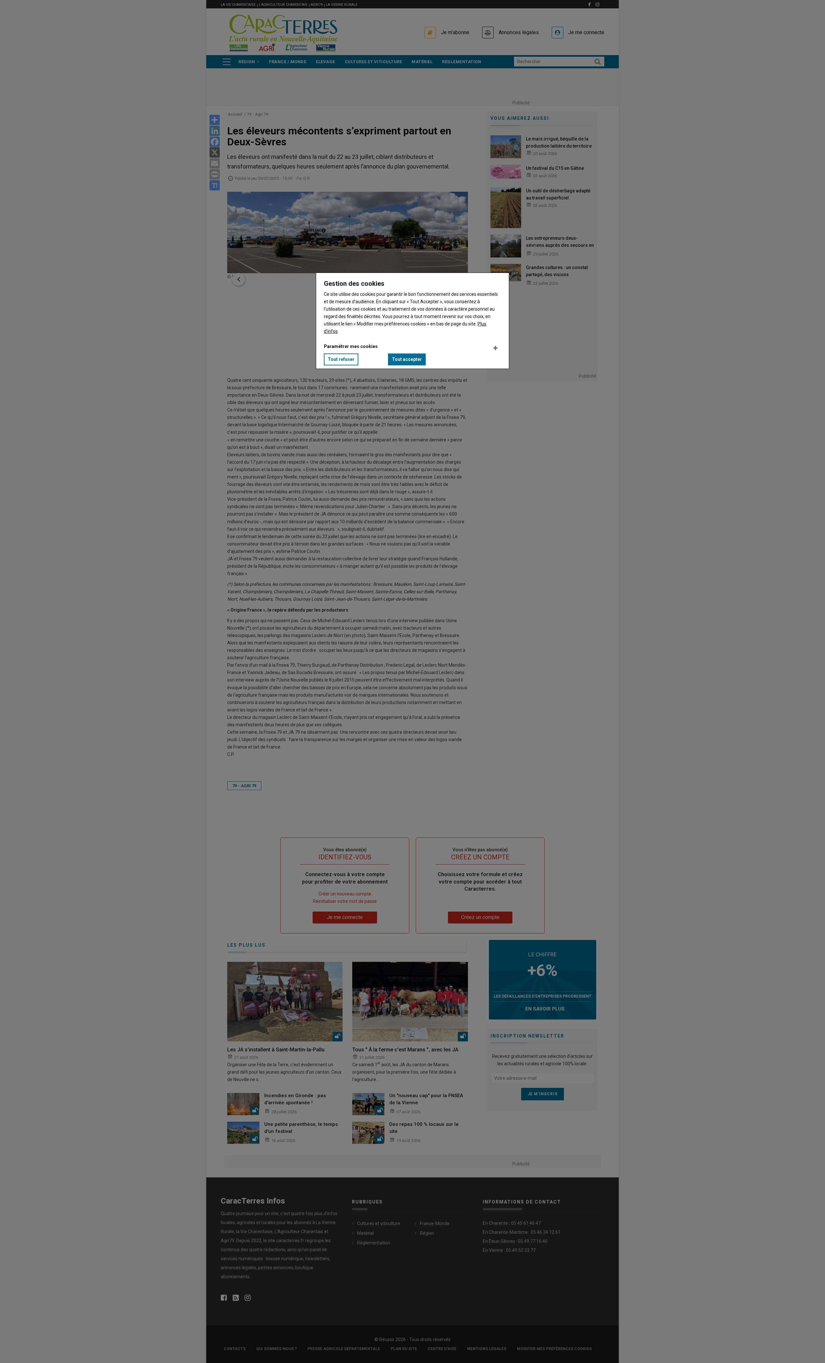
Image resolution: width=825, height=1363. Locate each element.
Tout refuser (341, 359)
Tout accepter (407, 359)
